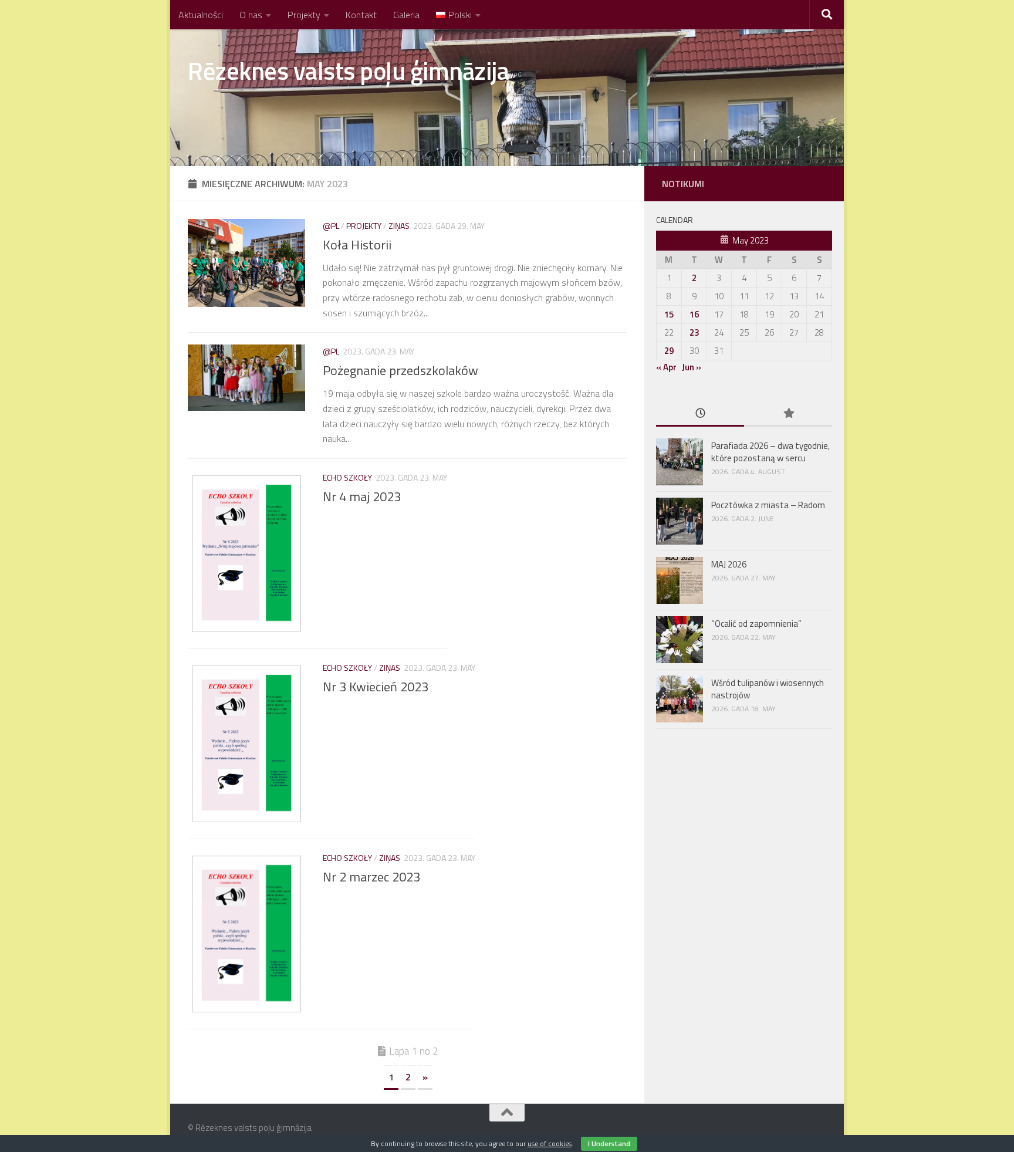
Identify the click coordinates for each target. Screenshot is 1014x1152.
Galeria (406, 15)
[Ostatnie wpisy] (700, 414)
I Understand (609, 1143)
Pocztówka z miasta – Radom (769, 505)
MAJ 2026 (728, 564)
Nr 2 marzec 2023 (371, 877)
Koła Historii (357, 245)
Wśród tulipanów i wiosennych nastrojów (767, 689)
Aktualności (200, 15)
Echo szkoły (347, 477)
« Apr (666, 367)
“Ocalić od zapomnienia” (756, 623)
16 (694, 314)
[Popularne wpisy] (788, 414)
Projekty (304, 15)
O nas (250, 15)
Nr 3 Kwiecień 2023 (375, 687)
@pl (331, 225)
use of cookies (550, 1143)
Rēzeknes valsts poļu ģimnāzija (348, 70)
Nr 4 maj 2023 (362, 496)
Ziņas (399, 225)
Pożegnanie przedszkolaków (400, 370)
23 (694, 332)
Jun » (691, 367)
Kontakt (361, 15)
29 (669, 350)
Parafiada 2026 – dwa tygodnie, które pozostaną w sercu (770, 452)
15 (669, 314)
